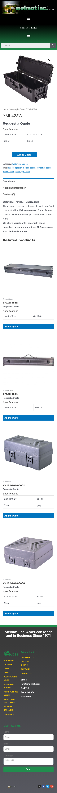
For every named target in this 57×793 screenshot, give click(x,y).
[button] (28, 19)
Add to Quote (24, 154)
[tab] (28, 181)
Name (6, 732)
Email (6, 743)
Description (9, 181)
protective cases (44, 168)
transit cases (8, 171)
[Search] (53, 45)
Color (6, 141)
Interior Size (10, 134)
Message (8, 755)
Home (5, 109)
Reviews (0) (9, 194)
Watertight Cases (17, 109)
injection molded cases (25, 168)
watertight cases (22, 171)
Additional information (14, 188)
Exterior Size (10, 499)
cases (11, 168)
